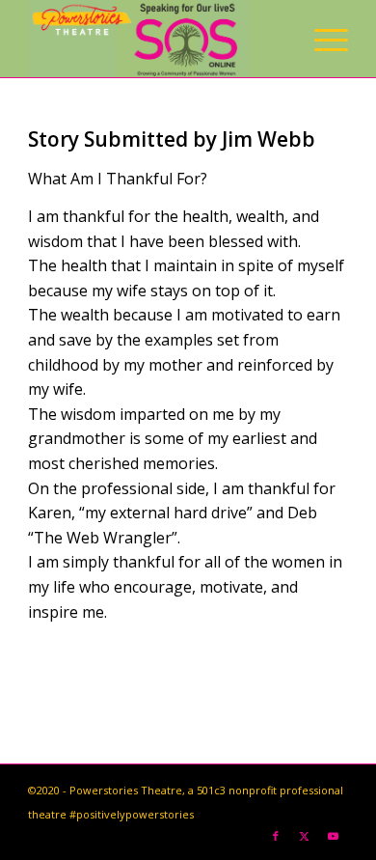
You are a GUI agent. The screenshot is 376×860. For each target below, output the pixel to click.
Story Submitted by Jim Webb (171, 139)
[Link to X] (304, 835)
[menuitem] (321, 38)
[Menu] (321, 38)
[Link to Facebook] (275, 835)
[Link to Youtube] (333, 835)
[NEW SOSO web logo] (155, 38)
